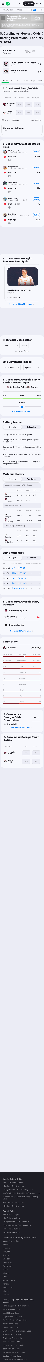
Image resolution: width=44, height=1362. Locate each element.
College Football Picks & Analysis (16, 1222)
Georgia (34, 387)
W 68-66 (22, 578)
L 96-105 (22, 583)
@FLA (14, 573)
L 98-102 (22, 573)
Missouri (6, 1291)
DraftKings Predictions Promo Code (17, 1331)
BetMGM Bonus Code (11, 1309)
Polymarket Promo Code (12, 1316)
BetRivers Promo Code (12, 1356)
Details (5, 81)
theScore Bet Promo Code (13, 1345)
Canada (6, 1295)
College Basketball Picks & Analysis (17, 1225)
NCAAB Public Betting (21, 411)
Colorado (6, 1259)
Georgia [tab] (12, 427)
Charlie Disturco (12, 297)
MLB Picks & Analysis (11, 1229)
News (13, 81)
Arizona (6, 1255)
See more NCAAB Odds (20, 727)
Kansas (6, 1284)
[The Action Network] (8, 4)
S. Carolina (15, 387)
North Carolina (8, 1287)
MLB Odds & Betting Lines (13, 1202)
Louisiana (6, 1248)
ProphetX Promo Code (12, 1334)
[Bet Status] (4, 156)
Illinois (5, 1269)
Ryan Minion (12, 214)
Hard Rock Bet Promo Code (14, 1352)
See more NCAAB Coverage (20, 304)
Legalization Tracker (11, 1241)
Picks (26, 81)
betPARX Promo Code (11, 1349)
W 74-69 (21, 588)
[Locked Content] (22, 407)
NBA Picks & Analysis (11, 1218)
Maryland (6, 1252)
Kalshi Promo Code (10, 1324)
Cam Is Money (13, 198)
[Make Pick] (9, 160)
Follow (36, 152)
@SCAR (15, 588)
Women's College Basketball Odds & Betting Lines (20, 1198)
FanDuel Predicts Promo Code (15, 1320)
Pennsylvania (8, 1266)
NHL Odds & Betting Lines (13, 1206)
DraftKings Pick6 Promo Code (15, 1359)
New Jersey (7, 1262)
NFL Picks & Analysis (11, 1214)
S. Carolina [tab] (31, 427)
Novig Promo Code (10, 1327)
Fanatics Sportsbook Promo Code (16, 1306)
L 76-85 (21, 568)
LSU (13, 578)
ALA (13, 568)
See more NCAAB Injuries (20, 631)
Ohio (5, 1277)
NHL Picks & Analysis (11, 1232)
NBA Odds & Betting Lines (13, 1186)
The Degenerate (14, 151)
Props (33, 81)
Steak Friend (12, 182)
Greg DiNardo (13, 167)
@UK (14, 583)
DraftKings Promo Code (12, 1338)
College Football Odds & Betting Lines (18, 1189)
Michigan (6, 1273)
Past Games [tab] (32, 479)
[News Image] (22, 276)
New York (7, 1244)
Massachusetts (9, 1280)
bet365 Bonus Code (11, 1313)
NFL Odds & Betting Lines (13, 1182)
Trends (40, 81)
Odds (19, 81)
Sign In (38, 4)
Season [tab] (12, 479)
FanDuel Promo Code (11, 1342)
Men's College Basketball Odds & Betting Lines (21, 1193)
